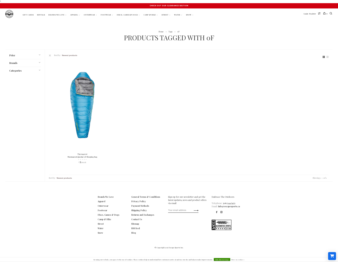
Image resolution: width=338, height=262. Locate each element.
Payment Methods (140, 205)
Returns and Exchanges (142, 214)
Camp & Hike (150, 15)
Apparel (74, 15)
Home (161, 31)
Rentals (41, 15)
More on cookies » (238, 260)
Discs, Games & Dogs (127, 15)
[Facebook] (217, 212)
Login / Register (310, 14)
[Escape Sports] (221, 229)
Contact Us (136, 219)
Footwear (106, 15)
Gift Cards (28, 15)
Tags (170, 31)
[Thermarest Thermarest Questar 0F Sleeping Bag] (82, 105)
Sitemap (135, 223)
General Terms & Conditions (145, 196)
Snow (188, 15)
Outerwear (89, 15)
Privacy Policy (138, 201)
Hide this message (222, 260)
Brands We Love (56, 15)
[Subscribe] (195, 210)
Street (165, 15)
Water (177, 15)
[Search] (331, 13)
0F (178, 31)
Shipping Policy (139, 210)
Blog (133, 232)
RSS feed (135, 228)
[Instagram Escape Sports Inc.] (221, 212)
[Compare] (319, 13)
